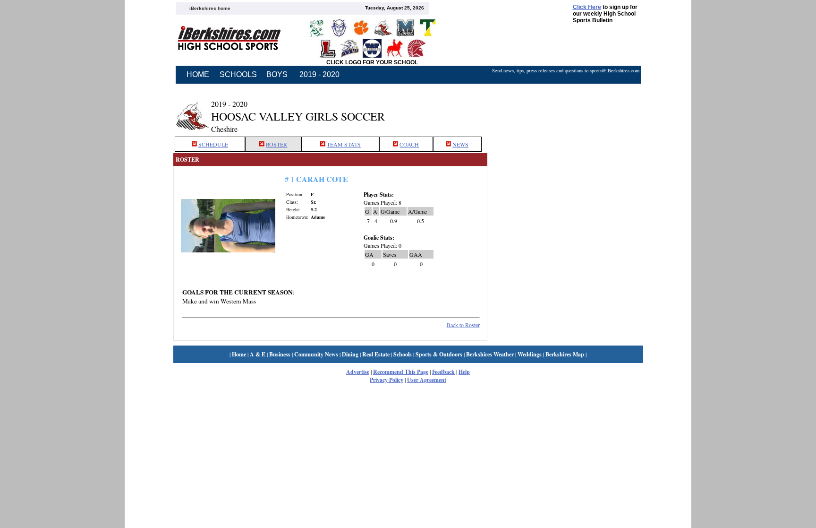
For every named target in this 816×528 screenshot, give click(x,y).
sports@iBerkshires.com (614, 70)
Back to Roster (463, 325)
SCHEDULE (213, 144)
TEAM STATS (344, 144)
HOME (198, 74)
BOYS (277, 74)
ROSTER (276, 144)
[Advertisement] (565, 110)
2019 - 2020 (319, 74)
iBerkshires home (209, 8)
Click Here (587, 7)
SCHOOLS (238, 74)
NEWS (460, 144)
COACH (409, 144)
